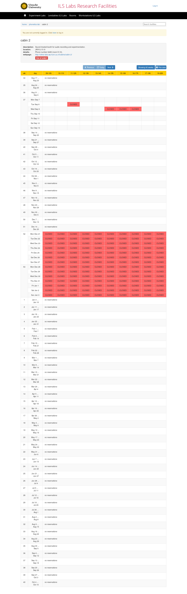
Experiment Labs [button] (37, 15)
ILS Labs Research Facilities (87, 6)
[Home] (31, 5)
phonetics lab (34, 24)
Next (109, 67)
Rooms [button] (72, 15)
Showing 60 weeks (145, 67)
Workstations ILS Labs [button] (89, 15)
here (54, 32)
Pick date (162, 67)
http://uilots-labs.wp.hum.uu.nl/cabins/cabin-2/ (53, 54)
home (24, 24)
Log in (155, 5)
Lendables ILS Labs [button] (57, 15)
